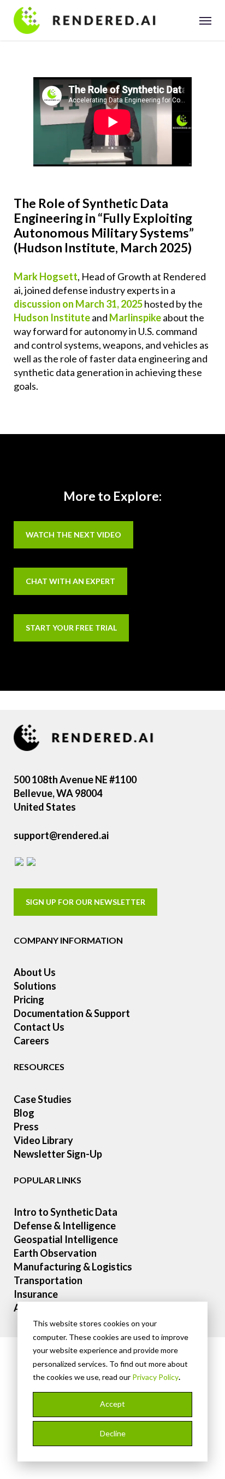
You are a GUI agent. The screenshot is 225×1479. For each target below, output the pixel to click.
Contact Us (39, 1027)
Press (26, 1126)
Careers (31, 1041)
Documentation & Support (72, 1013)
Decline (113, 1433)
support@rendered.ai (61, 835)
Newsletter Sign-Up (58, 1154)
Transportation (48, 1280)
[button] (205, 20)
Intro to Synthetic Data (65, 1212)
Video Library (43, 1140)
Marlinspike (135, 317)
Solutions (35, 986)
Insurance (36, 1294)
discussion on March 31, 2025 (78, 304)
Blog (24, 1113)
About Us (35, 972)
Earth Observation (55, 1253)
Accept (112, 1403)
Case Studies (43, 1099)
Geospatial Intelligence (66, 1239)
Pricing (29, 999)
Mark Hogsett (46, 276)
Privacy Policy (155, 1377)
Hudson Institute (52, 317)
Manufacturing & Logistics (73, 1267)
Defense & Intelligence (65, 1226)
